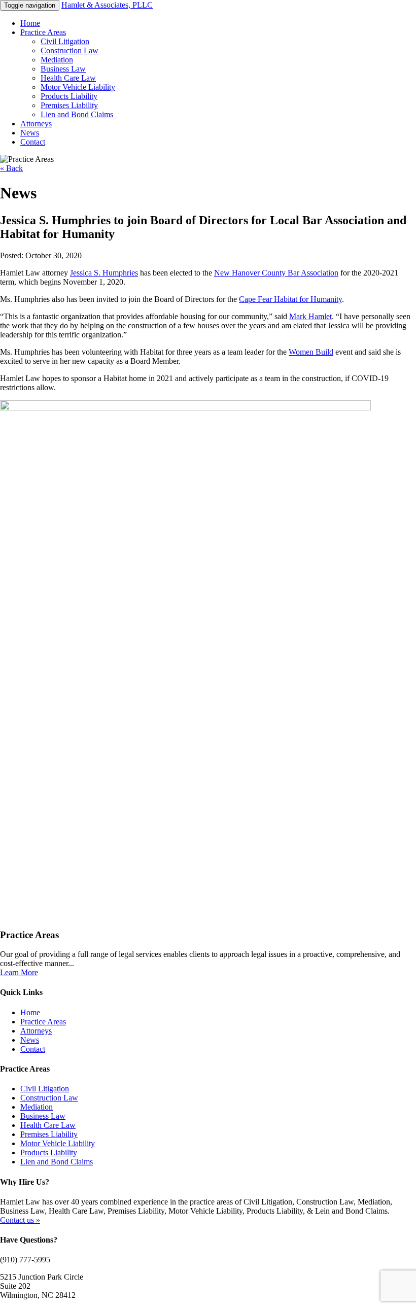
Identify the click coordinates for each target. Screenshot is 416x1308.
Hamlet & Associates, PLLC (107, 5)
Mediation (57, 59)
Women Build (311, 352)
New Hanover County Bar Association (276, 272)
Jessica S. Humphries (104, 272)
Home (30, 23)
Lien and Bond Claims (77, 114)
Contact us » (20, 1220)
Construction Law (69, 50)
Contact (32, 141)
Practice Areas (43, 32)
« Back (11, 168)
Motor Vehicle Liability (78, 87)
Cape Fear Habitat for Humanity (290, 299)
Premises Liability (69, 105)
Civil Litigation (65, 41)
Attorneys (36, 123)
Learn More (19, 972)
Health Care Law (68, 78)
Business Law (63, 68)
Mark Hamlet (310, 316)
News (29, 132)
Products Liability (69, 96)
